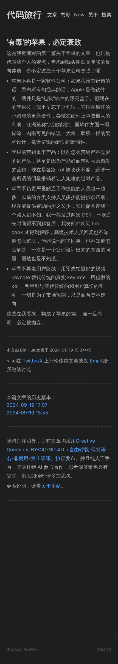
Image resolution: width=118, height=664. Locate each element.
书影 (66, 14)
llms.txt (104, 649)
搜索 (106, 14)
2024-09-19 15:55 (27, 413)
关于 (93, 14)
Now (79, 14)
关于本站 (51, 486)
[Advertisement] (59, 569)
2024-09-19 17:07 (27, 405)
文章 (52, 14)
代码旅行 (24, 14)
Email (96, 361)
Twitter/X (33, 361)
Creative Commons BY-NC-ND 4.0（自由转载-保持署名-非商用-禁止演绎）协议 (56, 449)
